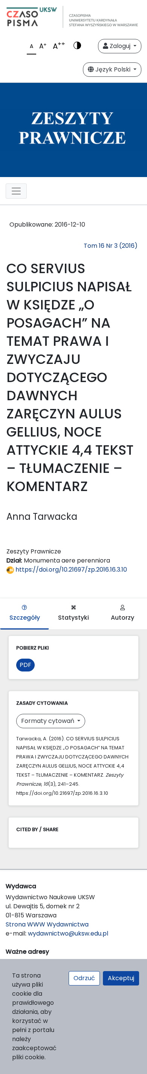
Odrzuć (84, 978)
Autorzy (122, 617)
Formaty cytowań (48, 721)
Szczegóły (24, 617)
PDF (25, 665)
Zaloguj (120, 46)
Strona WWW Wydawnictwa (47, 924)
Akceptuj (121, 978)
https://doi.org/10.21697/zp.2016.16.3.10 (70, 569)
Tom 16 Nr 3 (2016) (111, 245)
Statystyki (73, 617)
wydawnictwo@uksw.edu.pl (68, 933)
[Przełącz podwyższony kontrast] (77, 46)
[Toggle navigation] (16, 191)
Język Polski (113, 69)
